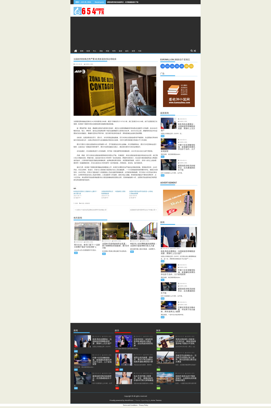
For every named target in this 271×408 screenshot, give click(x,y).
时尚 (114, 51)
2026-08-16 (182, 160)
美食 (101, 51)
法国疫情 (87, 203)
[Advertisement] (135, 32)
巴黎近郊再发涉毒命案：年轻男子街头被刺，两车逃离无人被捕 (128, 2)
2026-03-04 (138, 373)
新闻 (81, 51)
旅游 (120, 51)
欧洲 (88, 51)
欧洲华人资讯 (89, 64)
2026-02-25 (180, 336)
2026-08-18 (182, 119)
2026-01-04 (180, 373)
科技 (107, 51)
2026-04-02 (79, 242)
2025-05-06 (135, 241)
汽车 (139, 51)
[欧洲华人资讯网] (75, 50)
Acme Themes (156, 400)
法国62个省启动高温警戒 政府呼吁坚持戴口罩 (91, 210)
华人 (94, 51)
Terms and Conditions (130, 405)
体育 (133, 51)
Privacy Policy (143, 405)
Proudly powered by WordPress (121, 400)
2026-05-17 (138, 336)
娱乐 (127, 51)
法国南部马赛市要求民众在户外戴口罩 (142, 210)
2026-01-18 (180, 353)
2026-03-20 (107, 241)
